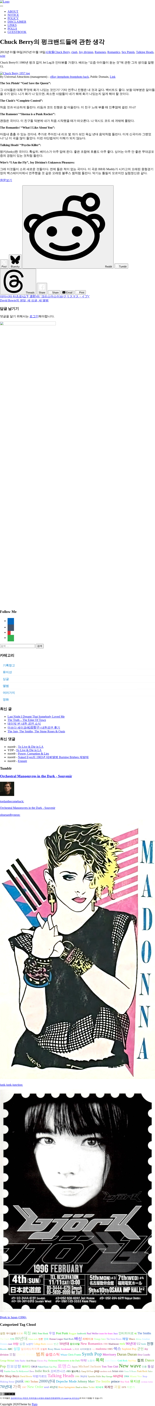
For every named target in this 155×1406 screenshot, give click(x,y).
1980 (105, 1344)
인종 (144, 1366)
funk (143, 1344)
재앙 (125, 1338)
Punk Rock (142, 1371)
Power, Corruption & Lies (33, 753)
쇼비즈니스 (58, 1371)
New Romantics (91, 1343)
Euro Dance (111, 1360)
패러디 (26, 1366)
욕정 (27, 1333)
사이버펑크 (85, 1349)
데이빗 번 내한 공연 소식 (24, 723)
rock (122, 1343)
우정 (52, 1333)
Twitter (91, 1387)
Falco (150, 1371)
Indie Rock (42, 1371)
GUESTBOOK (17, 32)
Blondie (3, 1349)
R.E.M (20, 1333)
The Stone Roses (114, 1339)
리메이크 (88, 1338)
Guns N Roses (130, 1371)
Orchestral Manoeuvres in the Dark (64, 1361)
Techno (34, 1381)
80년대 (21, 1338)
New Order (35, 1387)
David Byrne (25, 1354)
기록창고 (9, 665)
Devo (31, 1371)
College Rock (40, 1344)
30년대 (83, 1376)
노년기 (29, 1344)
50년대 (64, 1343)
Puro (34, 1404)
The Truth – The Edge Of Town (27, 720)
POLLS (12, 28)
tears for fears (106, 1333)
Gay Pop (53, 1367)
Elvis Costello (144, 1355)
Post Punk (62, 1333)
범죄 (40, 1354)
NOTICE (13, 15)
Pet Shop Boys (9, 1376)
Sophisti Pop (129, 1348)
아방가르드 (40, 1376)
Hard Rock (69, 1339)
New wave (130, 1366)
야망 (16, 1343)
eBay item (56, 76)
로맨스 (64, 1366)
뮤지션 (7, 672)
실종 (22, 1343)
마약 (84, 1360)
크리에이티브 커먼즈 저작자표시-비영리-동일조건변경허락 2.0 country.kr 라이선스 (45, 1398)
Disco (132, 1339)
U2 (138, 1343)
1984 (126, 1376)
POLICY (13, 18)
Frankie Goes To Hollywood (16, 1371)
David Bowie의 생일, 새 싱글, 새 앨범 (24, 300)
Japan (75, 1366)
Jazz (115, 1333)
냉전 (2, 1333)
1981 (34, 1333)
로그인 (34, 316)
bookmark (66, 1349)
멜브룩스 (76, 1371)
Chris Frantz (74, 1354)
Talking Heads (144, 52)
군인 (140, 1349)
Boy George (107, 1376)
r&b (68, 1371)
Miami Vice (136, 1376)
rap (93, 1349)
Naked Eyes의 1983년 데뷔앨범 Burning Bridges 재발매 (53, 757)
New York (124, 1382)
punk (19, 1381)
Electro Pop (42, 1361)
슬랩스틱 (52, 1354)
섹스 (117, 1348)
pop (96, 1371)
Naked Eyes (43, 1367)
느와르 (75, 1349)
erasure (49, 1344)
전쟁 (150, 1343)
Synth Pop (92, 1353)
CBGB (34, 1366)
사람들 (49, 52)
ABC (10, 1349)
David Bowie (26, 1376)
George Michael (7, 1360)
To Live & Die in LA (30, 746)
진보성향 (14, 1366)
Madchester (113, 1344)
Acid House (31, 1361)
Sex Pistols (128, 52)
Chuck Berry (62, 52)
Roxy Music (54, 1349)
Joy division (86, 52)
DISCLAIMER (17, 21)
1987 (24, 1387)
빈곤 (56, 1344)
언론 (40, 1339)
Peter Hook (43, 1333)
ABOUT (13, 11)
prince (115, 1381)
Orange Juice (100, 1339)
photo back (82, 76)
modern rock (106, 1371)
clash (74, 52)
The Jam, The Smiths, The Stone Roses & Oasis (36, 731)
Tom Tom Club (110, 1366)
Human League (56, 1339)
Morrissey (109, 1354)
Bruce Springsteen (66, 1387)
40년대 (54, 1387)
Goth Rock (122, 1361)
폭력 (99, 1359)
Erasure (22, 761)
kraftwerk (81, 1333)
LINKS (12, 25)
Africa (138, 1339)
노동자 (91, 1360)
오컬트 (43, 1349)
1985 (110, 1349)
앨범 (6, 685)
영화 (6, 699)
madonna (101, 1348)
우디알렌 (11, 1333)
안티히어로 (126, 1333)
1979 (124, 1387)
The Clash (4, 1339)
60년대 (118, 1376)
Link (112, 76)
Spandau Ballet (94, 1376)
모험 (12, 1354)
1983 (27, 1381)
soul (46, 1387)
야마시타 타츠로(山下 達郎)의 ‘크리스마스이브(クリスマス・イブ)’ (45, 296)
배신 (78, 1338)
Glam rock (33, 1339)
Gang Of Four (87, 1371)
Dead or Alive (82, 1387)
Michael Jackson (89, 1366)
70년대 (6, 1386)
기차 (12, 1339)
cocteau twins (147, 1382)
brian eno (117, 1371)
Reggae (73, 1333)
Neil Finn (132, 1361)
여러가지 (9, 692)
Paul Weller (92, 1333)
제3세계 (99, 1387)
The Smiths (144, 1333)
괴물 (117, 1387)
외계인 (108, 1387)
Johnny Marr (86, 1381)
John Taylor (20, 1361)
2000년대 (47, 1381)
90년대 (131, 1343)
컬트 (140, 1360)
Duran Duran (127, 1354)
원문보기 (6, 180)
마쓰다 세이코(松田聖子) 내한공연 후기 (34, 727)
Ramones (100, 52)
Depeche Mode (66, 1381)
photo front (69, 76)
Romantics (113, 52)
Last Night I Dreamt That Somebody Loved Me (36, 716)
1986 (77, 1376)
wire (2, 55)
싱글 (6, 679)
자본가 (131, 1387)
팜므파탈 (75, 1343)
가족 (17, 1386)
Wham (63, 1354)
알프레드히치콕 (30, 1349)
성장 (16, 1349)
